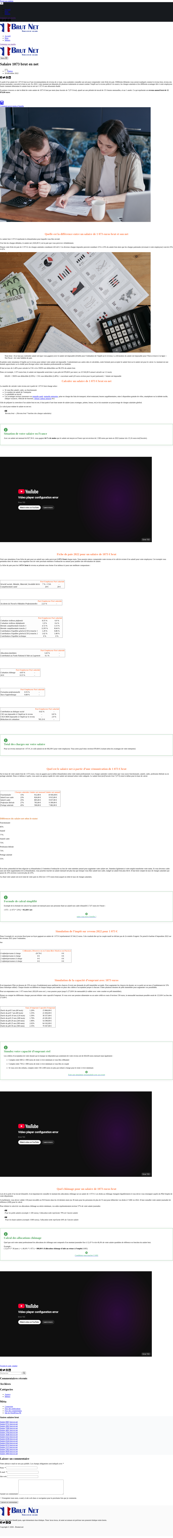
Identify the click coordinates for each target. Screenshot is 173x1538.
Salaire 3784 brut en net (9, 1432)
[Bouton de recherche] (24, 1373)
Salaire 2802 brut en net (9, 1426)
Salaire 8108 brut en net (9, 1439)
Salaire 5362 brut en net (9, 1449)
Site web (3, 1476)
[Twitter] (4, 21)
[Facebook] (1, 21)
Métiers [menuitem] (7, 40)
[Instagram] (7, 21)
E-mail (3, 1472)
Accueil (7, 10)
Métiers (7, 14)
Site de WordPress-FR (13, 1413)
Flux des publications (12, 1409)
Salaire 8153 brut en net (9, 1445)
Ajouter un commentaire (9, 1494)
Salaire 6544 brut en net (9, 1441)
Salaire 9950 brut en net (9, 1452)
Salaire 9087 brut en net (9, 1422)
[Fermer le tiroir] (1, 3)
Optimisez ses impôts (8, 18)
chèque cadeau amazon (42, 399)
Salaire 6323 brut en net (9, 1437)
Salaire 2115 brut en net (9, 1447)
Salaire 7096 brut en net (9, 1428)
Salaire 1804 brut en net (9, 1454)
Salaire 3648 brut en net (9, 1435)
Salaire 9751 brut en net (9, 1424)
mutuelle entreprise (51, 396)
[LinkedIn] (9, 78)
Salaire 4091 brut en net (9, 1430)
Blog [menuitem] (6, 38)
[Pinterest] (7, 78)
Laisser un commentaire (9, 1502)
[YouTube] (9, 21)
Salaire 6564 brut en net (9, 1443)
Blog (6, 12)
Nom (3, 1468)
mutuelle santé (37, 396)
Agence (7, 1394)
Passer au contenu (6, 1)
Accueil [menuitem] (7, 36)
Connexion (9, 1407)
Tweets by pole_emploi (8, 1366)
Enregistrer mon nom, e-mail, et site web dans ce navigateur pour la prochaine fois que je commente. (39, 1498)
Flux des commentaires (13, 1411)
